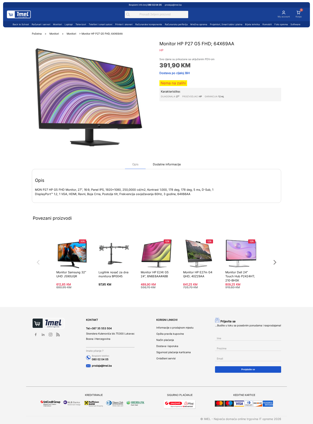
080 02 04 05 (100, 359)
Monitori (57, 24)
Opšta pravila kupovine (170, 333)
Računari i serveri (41, 24)
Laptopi (69, 24)
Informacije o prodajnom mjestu (174, 327)
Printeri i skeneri (124, 24)
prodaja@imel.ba (173, 4)
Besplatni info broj (145, 4)
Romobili (267, 24)
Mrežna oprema (198, 24)
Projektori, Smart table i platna (226, 24)
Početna (37, 33)
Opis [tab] (135, 164)
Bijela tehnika (252, 24)
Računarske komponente (148, 24)
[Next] (274, 262)
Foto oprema (281, 24)
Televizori (81, 24)
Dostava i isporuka (167, 346)
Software (295, 24)
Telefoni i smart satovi (100, 24)
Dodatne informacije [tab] (167, 164)
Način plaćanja (165, 339)
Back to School (21, 24)
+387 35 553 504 (101, 328)
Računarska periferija (176, 24)
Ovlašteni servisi (166, 358)
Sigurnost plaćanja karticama (173, 352)
